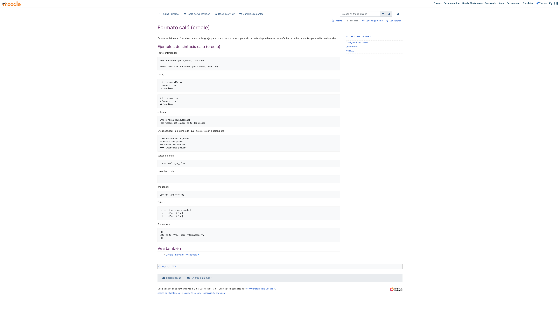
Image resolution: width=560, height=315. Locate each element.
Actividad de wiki (358, 36)
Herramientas (173, 277)
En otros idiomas (200, 277)
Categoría (163, 266)
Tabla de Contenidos (198, 13)
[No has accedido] (399, 14)
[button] (556, 3)
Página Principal (170, 13)
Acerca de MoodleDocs (169, 293)
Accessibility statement (214, 293)
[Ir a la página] (383, 14)
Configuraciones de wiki (357, 42)
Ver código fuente (374, 20)
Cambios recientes (253, 13)
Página (339, 20)
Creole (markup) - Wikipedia (181, 254)
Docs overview (226, 13)
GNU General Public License (259, 288)
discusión (354, 20)
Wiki (174, 266)
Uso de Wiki (351, 46)
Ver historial (395, 20)
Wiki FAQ (350, 50)
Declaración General (191, 293)
